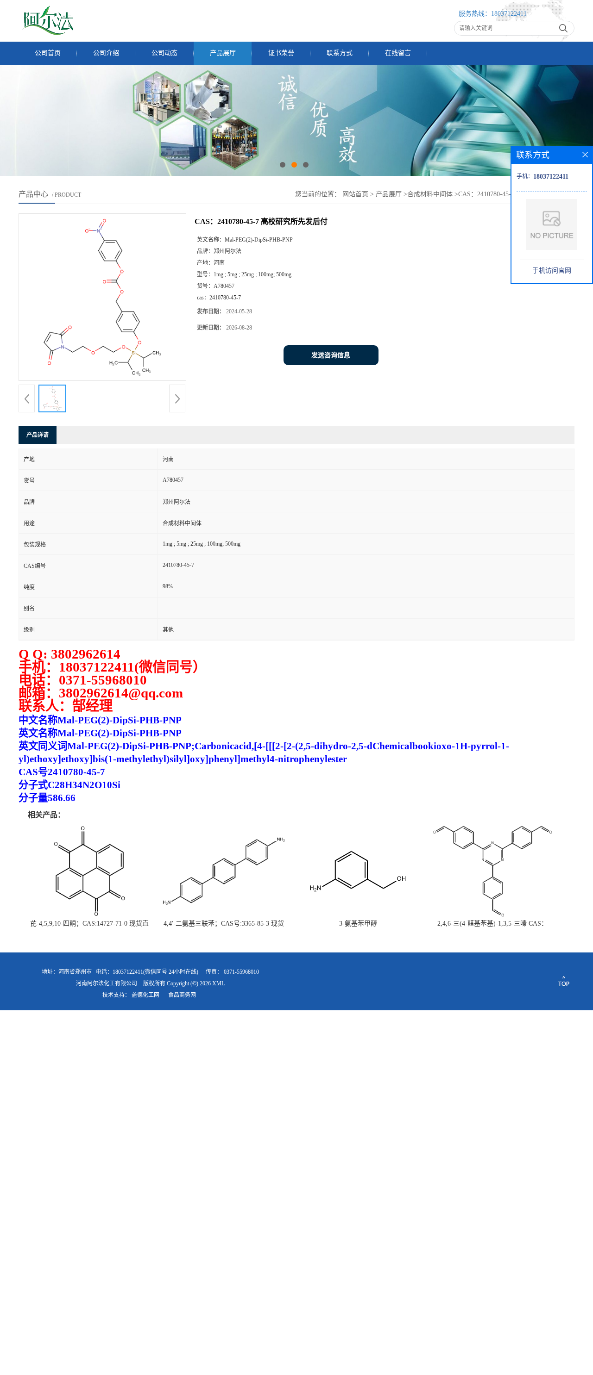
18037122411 (509, 13)
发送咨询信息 (330, 355)
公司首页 (48, 53)
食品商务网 (182, 995)
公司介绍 (106, 53)
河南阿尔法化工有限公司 (106, 983)
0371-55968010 (241, 972)
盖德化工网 (145, 995)
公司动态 (164, 53)
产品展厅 (223, 53)
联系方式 (340, 53)
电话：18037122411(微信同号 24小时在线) (147, 972)
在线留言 (398, 53)
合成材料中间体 (430, 194)
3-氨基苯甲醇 (358, 923)
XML (218, 983)
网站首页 (355, 194)
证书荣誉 (281, 53)
